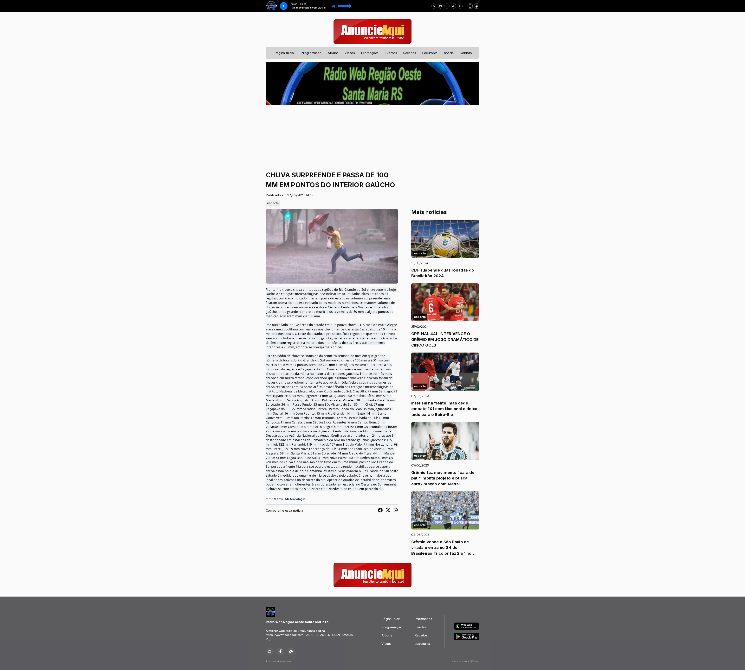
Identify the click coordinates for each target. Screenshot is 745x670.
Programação (311, 53)
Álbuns (333, 53)
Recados (409, 53)
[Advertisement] (372, 134)
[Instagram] (440, 6)
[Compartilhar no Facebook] (380, 511)
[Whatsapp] (460, 6)
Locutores (429, 53)
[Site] (453, 6)
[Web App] (470, 6)
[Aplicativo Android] (476, 6)
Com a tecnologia (460, 661)
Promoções (370, 53)
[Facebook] (447, 6)
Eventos (391, 53)
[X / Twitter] (433, 6)
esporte (273, 203)
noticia (449, 53)
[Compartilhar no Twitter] (388, 511)
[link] (290, 499)
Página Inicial (285, 53)
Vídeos (350, 53)
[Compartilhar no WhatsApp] (395, 511)
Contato (466, 53)
